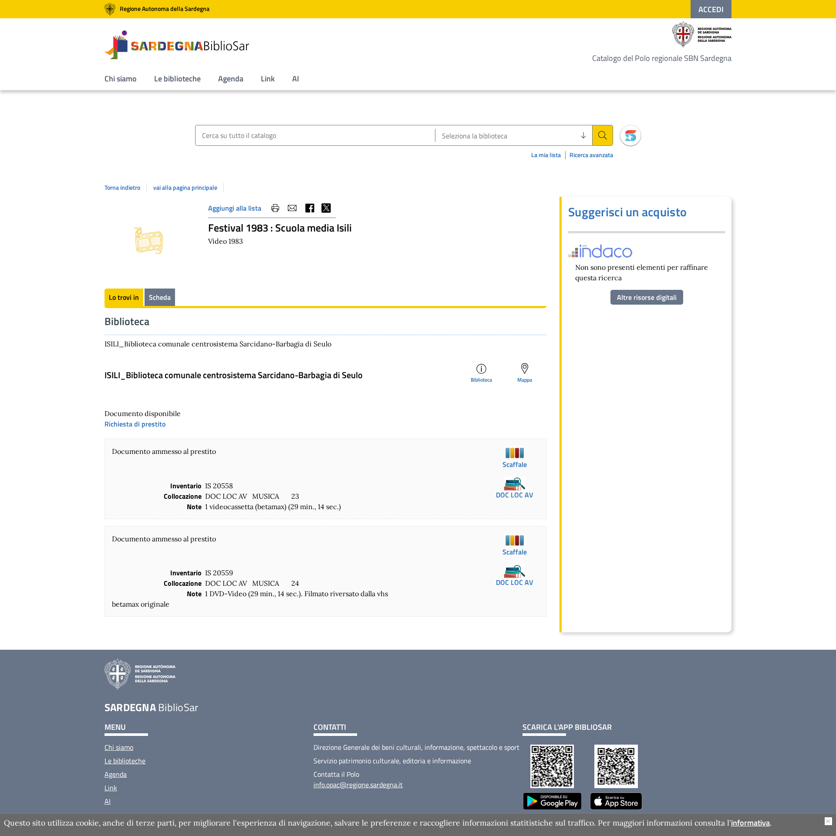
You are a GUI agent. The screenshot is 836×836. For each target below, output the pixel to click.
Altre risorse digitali (647, 297)
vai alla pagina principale (185, 187)
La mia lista (546, 154)
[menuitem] (120, 78)
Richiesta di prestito (134, 424)
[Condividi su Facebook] (309, 208)
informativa (750, 823)
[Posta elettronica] (292, 208)
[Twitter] (326, 208)
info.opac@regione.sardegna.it (358, 784)
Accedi (711, 9)
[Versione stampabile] (275, 208)
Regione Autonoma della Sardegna (164, 8)
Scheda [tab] (160, 297)
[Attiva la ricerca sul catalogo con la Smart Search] (630, 135)
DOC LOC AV (514, 495)
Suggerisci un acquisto (627, 211)
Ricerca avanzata (591, 155)
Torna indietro (122, 187)
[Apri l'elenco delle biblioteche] (583, 135)
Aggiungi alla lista (234, 208)
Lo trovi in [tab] (124, 297)
